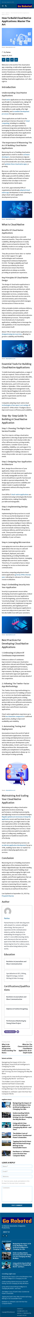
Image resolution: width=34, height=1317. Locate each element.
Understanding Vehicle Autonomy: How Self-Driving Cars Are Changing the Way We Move (17, 1071)
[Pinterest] (12, 60)
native (8, 100)
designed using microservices (12, 334)
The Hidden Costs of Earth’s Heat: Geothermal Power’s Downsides (22, 1135)
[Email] (17, 1031)
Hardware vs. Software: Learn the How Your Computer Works (21, 1154)
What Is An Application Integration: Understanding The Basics (9, 1048)
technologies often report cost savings (15, 405)
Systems (8, 12)
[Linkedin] (6, 1235)
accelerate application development (14, 845)
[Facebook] (3, 60)
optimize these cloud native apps (16, 164)
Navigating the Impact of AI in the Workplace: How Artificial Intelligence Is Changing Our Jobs (16, 1064)
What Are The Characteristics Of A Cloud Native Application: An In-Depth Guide (25, 1048)
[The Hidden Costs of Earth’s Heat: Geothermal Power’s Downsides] (6, 1135)
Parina (8, 52)
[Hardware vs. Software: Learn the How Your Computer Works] (6, 1153)
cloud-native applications (20, 494)
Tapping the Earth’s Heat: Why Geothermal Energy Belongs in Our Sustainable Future (17, 1297)
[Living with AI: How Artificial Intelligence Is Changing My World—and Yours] (6, 1125)
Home (3, 12)
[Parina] (3, 52)
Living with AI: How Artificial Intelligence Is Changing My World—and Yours (22, 1265)
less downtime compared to (14, 716)
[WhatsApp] (16, 60)
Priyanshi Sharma (8, 896)
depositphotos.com (10, 219)
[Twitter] (8, 60)
